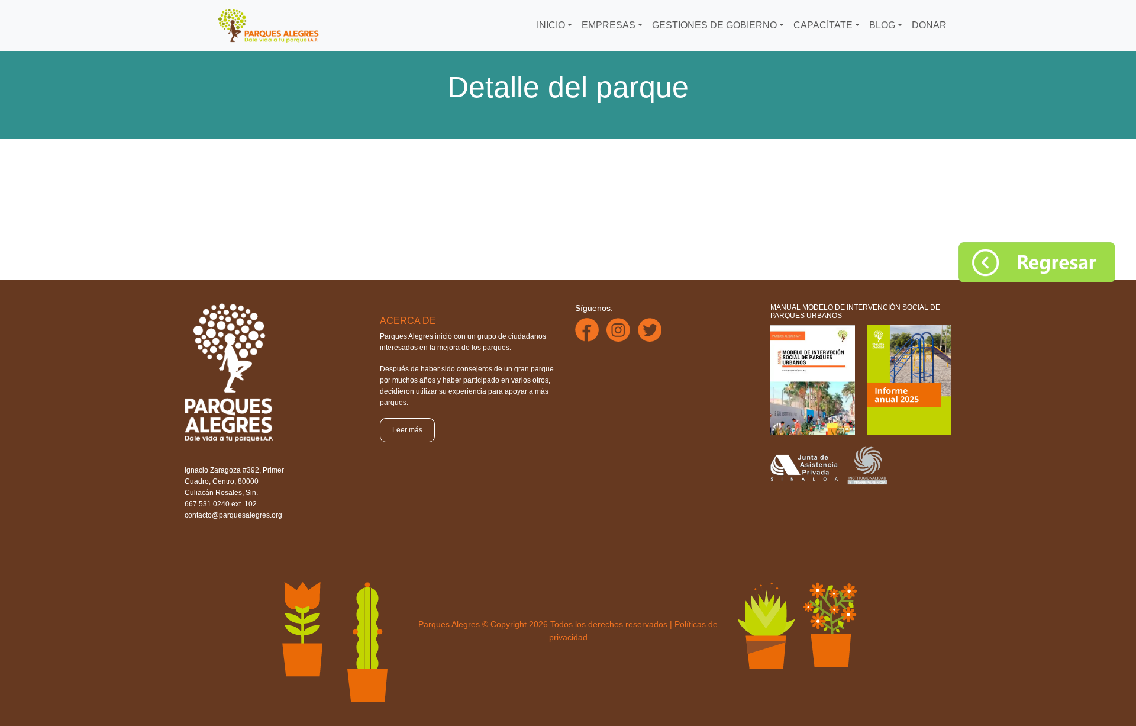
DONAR (929, 25)
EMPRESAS (608, 25)
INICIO (551, 25)
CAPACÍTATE (823, 25)
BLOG (882, 25)
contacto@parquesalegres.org (233, 515)
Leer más (407, 430)
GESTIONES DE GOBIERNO (714, 25)
